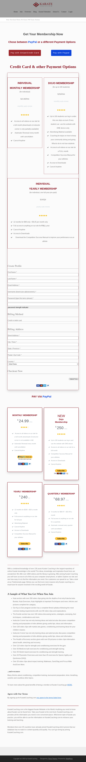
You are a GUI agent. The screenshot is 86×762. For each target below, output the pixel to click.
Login (70, 12)
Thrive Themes (52, 758)
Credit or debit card (15, 320)
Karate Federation (45, 12)
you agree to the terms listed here (48, 698)
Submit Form (74, 379)
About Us (56, 12)
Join (21, 12)
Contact (63, 12)
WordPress (69, 758)
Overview (28, 12)
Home (16, 12)
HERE (69, 685)
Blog (35, 12)
